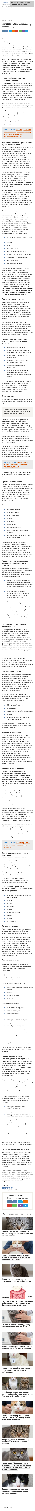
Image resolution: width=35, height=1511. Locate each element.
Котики (5, 3)
